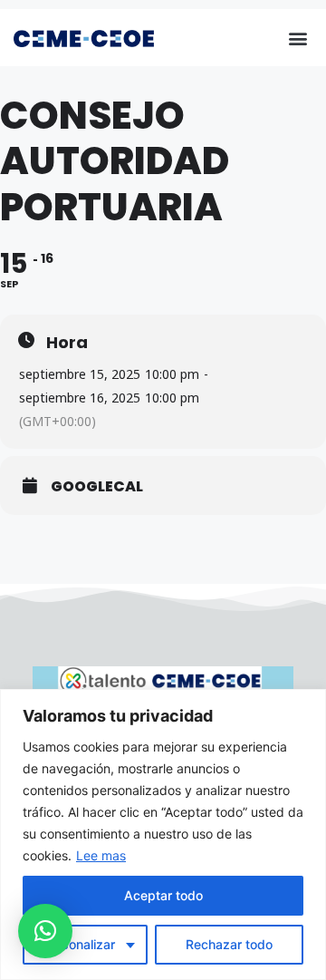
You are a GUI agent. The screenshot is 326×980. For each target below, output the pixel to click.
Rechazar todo (229, 944)
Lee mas (101, 855)
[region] (163, 834)
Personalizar (78, 944)
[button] (297, 38)
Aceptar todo (163, 895)
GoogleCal (97, 487)
